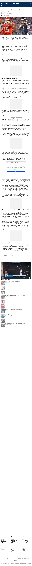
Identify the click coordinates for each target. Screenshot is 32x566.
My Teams (23, 550)
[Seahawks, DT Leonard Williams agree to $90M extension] (3, 311)
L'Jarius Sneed (15, 112)
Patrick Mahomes (9, 39)
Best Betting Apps (3, 541)
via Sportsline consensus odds (17, 64)
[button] (1, 3)
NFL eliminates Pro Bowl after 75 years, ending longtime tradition (15, 323)
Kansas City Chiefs (11, 38)
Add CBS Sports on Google (5, 15)
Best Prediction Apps (4, 542)
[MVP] (25, 558)
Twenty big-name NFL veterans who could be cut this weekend (14, 314)
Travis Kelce (14, 39)
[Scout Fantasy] (29, 558)
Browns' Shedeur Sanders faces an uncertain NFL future (13, 286)
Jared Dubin (3, 12)
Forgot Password (24, 551)
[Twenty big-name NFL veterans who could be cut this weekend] (3, 316)
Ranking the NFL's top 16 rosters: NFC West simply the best (14, 290)
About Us (12, 538)
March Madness (3, 543)
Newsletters (23, 549)
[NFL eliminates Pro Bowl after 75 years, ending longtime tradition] (3, 325)
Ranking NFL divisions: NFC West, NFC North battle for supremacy (15, 295)
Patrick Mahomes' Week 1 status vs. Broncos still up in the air (14, 304)
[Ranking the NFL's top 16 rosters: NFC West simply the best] (3, 292)
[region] (16, 270)
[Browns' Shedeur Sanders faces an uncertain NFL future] (3, 288)
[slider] (16, 276)
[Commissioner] (20, 558)
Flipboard (12, 555)
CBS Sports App (7, 62)
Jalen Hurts (11, 40)
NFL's (12, 93)
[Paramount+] (15, 558)
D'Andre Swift (21, 153)
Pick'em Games (3, 538)
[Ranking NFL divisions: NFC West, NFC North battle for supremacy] (3, 297)
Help (1, 548)
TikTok (12, 549)
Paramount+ (13, 541)
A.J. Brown (13, 117)
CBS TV (12, 542)
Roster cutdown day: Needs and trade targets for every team (14, 318)
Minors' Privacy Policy (25, 540)
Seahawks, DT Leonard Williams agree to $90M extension (14, 309)
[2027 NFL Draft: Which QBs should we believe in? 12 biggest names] (3, 302)
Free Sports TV (3, 540)
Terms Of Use (24, 538)
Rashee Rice (4, 214)
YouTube (12, 548)
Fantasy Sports (3, 539)
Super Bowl (21, 37)
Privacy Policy (24, 539)
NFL (21, 83)
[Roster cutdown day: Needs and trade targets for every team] (3, 321)
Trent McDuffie (9, 112)
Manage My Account (25, 548)
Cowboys (19, 123)
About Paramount (14, 540)
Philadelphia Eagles (19, 38)
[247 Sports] (3, 558)
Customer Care (3, 549)
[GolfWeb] (16, 560)
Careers (12, 539)
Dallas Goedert (21, 121)
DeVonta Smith (19, 117)
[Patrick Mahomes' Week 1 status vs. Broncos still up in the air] (3, 306)
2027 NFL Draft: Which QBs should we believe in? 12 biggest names (15, 300)
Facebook (12, 551)
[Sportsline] (9, 558)
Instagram (12, 550)
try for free (15, 59)
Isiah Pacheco (21, 184)
